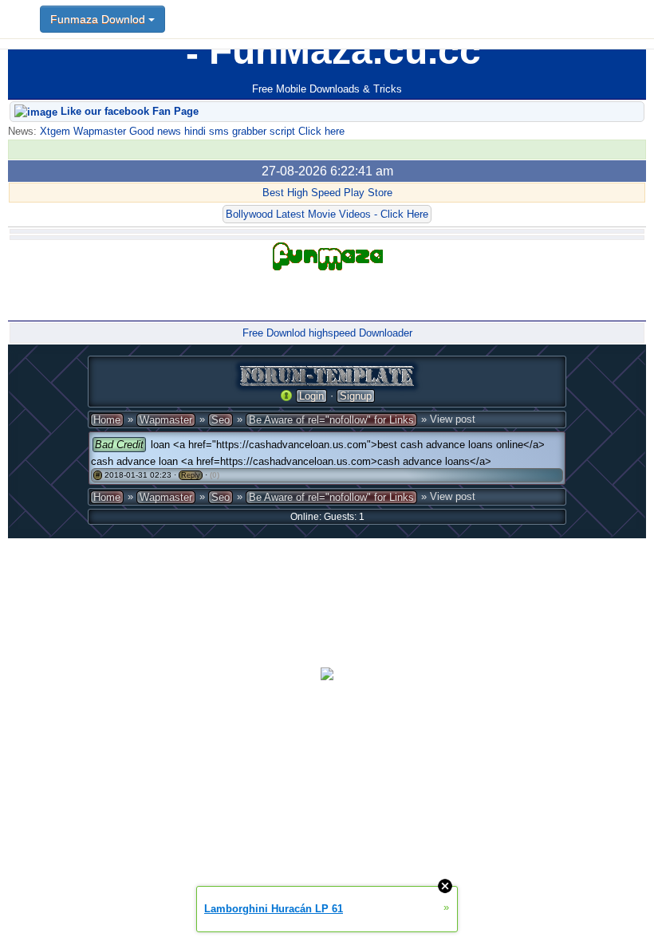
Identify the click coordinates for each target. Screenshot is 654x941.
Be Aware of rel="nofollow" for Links (331, 420)
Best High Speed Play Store (327, 193)
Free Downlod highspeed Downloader (327, 333)
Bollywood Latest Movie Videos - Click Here (327, 214)
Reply (190, 475)
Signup (356, 396)
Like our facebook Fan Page (128, 111)
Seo (220, 420)
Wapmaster (166, 420)
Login (311, 396)
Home (106, 420)
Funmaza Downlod (99, 19)
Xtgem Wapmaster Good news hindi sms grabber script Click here (191, 131)
